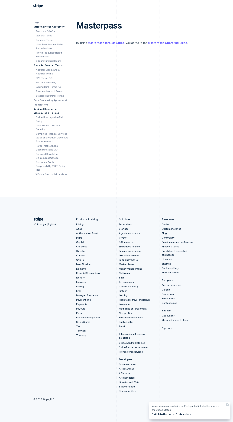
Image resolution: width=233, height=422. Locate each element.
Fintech (123, 290)
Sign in (166, 328)
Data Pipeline (83, 264)
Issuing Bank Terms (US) (49, 86)
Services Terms (44, 40)
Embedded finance (129, 246)
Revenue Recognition (88, 317)
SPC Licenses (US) (46, 82)
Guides (166, 224)
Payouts (80, 308)
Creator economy (128, 286)
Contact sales (169, 302)
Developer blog (127, 391)
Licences (167, 259)
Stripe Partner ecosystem (133, 347)
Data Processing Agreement (50, 100)
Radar (79, 313)
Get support (168, 315)
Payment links (84, 299)
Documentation (127, 364)
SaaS (122, 277)
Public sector (126, 321)
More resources (170, 272)
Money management (130, 268)
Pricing (80, 224)
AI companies (126, 282)
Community (168, 237)
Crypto (80, 259)
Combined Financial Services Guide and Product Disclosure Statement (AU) (52, 137)
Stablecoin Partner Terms (50, 95)
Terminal (81, 330)
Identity (80, 277)
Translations (40, 104)
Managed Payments (87, 295)
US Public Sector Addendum (50, 174)
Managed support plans (175, 320)
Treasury (81, 335)
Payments (81, 304)
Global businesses (129, 255)
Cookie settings (170, 268)
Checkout (81, 246)
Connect (81, 255)
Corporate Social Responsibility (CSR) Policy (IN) (50, 166)
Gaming (123, 295)
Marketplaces (126, 264)
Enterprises (125, 224)
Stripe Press (168, 298)
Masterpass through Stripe (106, 43)
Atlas (79, 228)
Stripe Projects (127, 386)
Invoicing (81, 282)
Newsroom (168, 294)
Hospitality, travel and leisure (135, 299)
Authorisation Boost (87, 233)
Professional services (131, 317)
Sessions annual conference (177, 242)
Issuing (80, 286)
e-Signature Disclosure (48, 60)
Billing (79, 237)
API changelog (127, 377)
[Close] (226, 405)
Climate (80, 251)
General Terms (44, 35)
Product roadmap (171, 285)
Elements (81, 268)
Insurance (124, 304)
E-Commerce (126, 242)
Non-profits (125, 313)
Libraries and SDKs (129, 382)
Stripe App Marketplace (132, 342)
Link (78, 290)
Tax (78, 326)
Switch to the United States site (170, 414)
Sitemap (166, 263)
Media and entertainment (133, 308)
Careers (166, 289)
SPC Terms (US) (44, 78)
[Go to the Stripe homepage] (37, 219)
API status (124, 373)
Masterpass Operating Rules (167, 43)
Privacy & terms (170, 246)
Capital (80, 242)
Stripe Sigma (83, 321)
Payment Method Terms (49, 91)
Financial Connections (88, 273)
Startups (124, 228)
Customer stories (171, 228)
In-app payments (128, 259)
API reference (126, 368)
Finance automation (130, 251)
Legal (36, 22)
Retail (122, 326)
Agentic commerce (129, 233)
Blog (164, 233)
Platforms (124, 273)
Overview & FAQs (45, 31)
